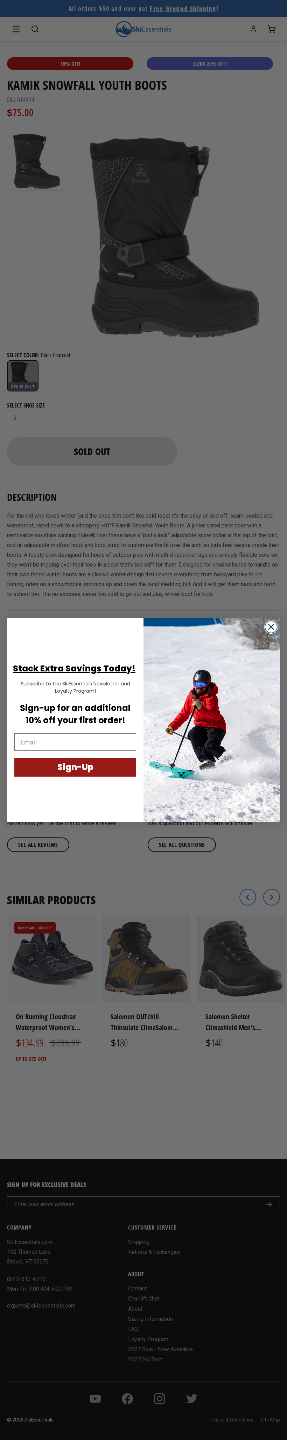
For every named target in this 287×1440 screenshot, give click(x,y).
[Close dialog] (271, 627)
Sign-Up (75, 767)
